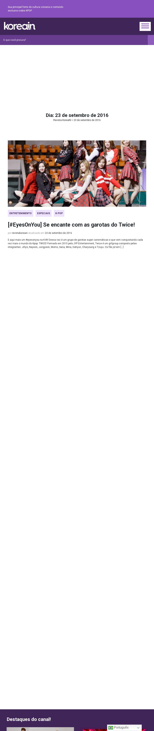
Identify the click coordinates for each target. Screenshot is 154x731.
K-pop (59, 213)
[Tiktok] (139, 9)
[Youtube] (129, 9)
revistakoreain (20, 233)
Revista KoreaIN (19, 26)
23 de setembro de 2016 (58, 233)
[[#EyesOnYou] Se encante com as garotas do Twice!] (77, 173)
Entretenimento (20, 213)
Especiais (43, 213)
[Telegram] (143, 9)
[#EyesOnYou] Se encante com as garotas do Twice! (71, 225)
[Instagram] (119, 9)
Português (121, 727)
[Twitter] (124, 9)
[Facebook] (115, 9)
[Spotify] (134, 9)
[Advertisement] (77, 75)
